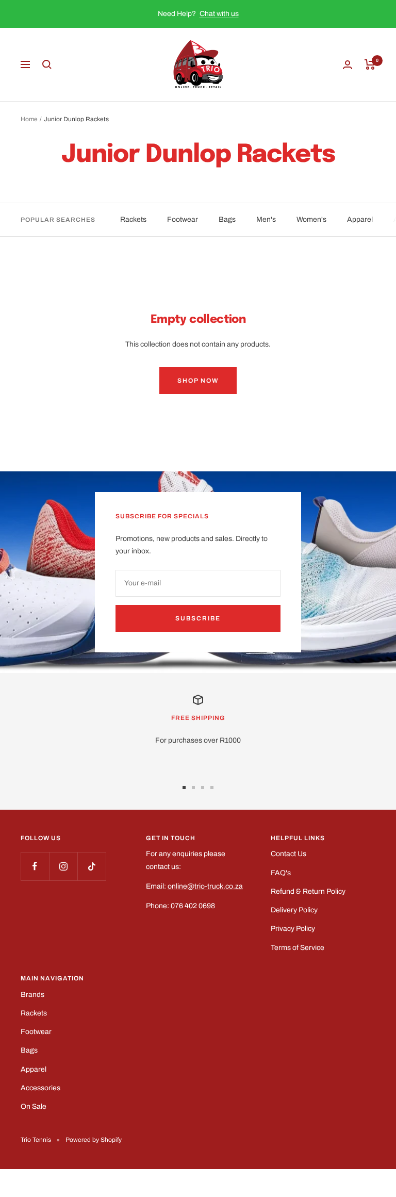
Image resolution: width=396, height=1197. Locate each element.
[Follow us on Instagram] (63, 866)
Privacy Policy (293, 928)
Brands (32, 994)
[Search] (47, 64)
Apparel (360, 219)
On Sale (33, 1106)
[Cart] (370, 64)
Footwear (182, 219)
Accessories (40, 1088)
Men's (266, 219)
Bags (227, 219)
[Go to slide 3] (202, 787)
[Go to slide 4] (211, 787)
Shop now (198, 380)
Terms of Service (297, 948)
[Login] (347, 64)
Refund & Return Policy (308, 891)
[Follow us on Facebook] (35, 866)
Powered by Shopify (93, 1139)
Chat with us (219, 14)
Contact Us (288, 854)
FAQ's (281, 873)
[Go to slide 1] (184, 787)
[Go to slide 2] (193, 787)
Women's (311, 219)
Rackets (133, 219)
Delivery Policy (294, 910)
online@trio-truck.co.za (205, 886)
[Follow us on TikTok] (91, 866)
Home (29, 119)
